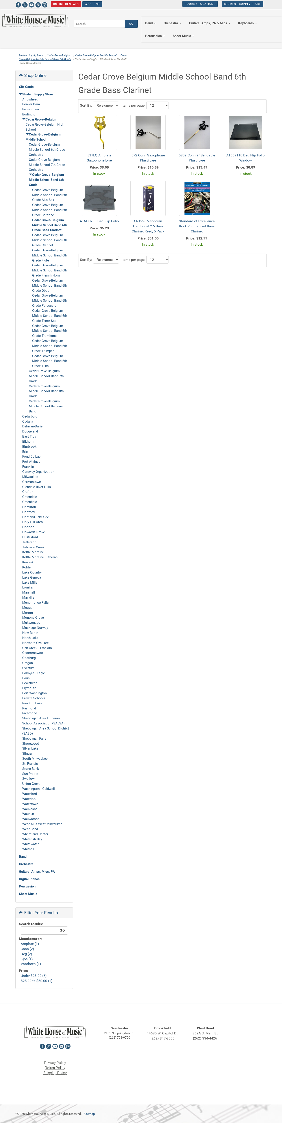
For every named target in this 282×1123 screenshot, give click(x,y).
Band (22, 857)
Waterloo (29, 799)
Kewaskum (30, 562)
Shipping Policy (55, 1073)
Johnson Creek (33, 547)
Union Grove (31, 784)
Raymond (29, 708)
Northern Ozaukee (35, 643)
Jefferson (29, 542)
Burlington (29, 114)
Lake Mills (29, 583)
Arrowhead (30, 99)
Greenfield (29, 502)
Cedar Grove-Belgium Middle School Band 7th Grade (46, 376)
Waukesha (29, 809)
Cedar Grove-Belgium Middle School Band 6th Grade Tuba (49, 361)
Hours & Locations (200, 4)
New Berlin (30, 633)
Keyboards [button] (246, 23)
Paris (26, 678)
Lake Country (32, 572)
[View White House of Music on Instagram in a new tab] (45, 4)
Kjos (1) (27, 959)
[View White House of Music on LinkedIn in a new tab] (38, 4)
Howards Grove (33, 532)
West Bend (30, 829)
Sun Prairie (30, 774)
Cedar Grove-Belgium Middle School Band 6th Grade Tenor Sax (49, 316)
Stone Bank (30, 769)
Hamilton (29, 507)
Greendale (29, 497)
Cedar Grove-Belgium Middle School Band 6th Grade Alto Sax (49, 195)
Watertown (30, 804)
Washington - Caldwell (38, 789)
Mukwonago (31, 623)
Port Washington (34, 693)
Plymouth (29, 688)
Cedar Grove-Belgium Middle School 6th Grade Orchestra (47, 150)
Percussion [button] (154, 36)
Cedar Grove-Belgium (59, 55)
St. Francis (30, 764)
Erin (25, 452)
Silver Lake (30, 748)
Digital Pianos (29, 879)
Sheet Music (28, 894)
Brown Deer (30, 109)
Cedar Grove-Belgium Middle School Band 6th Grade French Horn (49, 270)
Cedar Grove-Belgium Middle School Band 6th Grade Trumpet (49, 346)
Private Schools (33, 698)
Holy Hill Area (32, 522)
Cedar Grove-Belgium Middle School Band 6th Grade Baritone (49, 210)
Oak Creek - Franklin (37, 648)
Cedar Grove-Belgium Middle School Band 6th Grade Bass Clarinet (49, 225)
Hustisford (30, 537)
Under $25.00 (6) (34, 976)
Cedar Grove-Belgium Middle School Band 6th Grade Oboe (49, 285)
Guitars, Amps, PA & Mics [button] (208, 23)
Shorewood (30, 744)
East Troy (29, 436)
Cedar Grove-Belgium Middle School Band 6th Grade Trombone (49, 331)
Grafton (27, 492)
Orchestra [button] (171, 23)
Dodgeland (30, 431)
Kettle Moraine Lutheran (40, 557)
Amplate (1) (30, 944)
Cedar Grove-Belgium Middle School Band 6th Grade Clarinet (49, 240)
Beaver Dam (31, 104)
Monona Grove (33, 618)
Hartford (28, 512)
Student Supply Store (242, 4)
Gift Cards (26, 87)
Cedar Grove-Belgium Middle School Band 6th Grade (46, 180)
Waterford (29, 794)
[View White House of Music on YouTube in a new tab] (31, 4)
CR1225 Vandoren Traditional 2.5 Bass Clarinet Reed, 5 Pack (148, 226)
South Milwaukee (35, 759)
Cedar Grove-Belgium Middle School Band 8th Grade (46, 391)
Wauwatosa (30, 819)
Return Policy (55, 1068)
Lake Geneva (31, 577)
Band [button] (149, 23)
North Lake (30, 638)
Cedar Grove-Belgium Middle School (96, 55)
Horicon (28, 527)
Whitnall (28, 849)
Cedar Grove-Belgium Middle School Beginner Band (46, 406)
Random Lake (32, 703)
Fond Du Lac (31, 456)
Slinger (27, 753)
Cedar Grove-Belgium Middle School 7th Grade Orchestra (47, 165)
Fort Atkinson (32, 462)
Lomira (27, 587)
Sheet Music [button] (182, 36)
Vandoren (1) (31, 964)
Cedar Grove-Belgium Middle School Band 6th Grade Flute (49, 255)
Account (92, 4)
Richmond (29, 713)
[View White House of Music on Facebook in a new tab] (18, 4)
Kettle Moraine (33, 552)
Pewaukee (29, 683)
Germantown (31, 482)
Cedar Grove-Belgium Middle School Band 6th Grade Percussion (49, 300)
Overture (28, 668)
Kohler (27, 567)
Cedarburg (29, 416)
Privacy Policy (55, 1063)
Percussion (27, 886)
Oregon (27, 663)
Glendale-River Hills (36, 487)
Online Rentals (66, 4)
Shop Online (34, 75)
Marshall (28, 592)
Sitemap (89, 1114)
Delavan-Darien (33, 426)
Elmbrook (29, 447)
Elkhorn (27, 442)
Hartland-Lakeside (35, 517)
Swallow (28, 779)
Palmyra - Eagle (33, 673)
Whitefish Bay (32, 839)
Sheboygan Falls (34, 739)
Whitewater (30, 844)
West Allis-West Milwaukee (42, 824)
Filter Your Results (40, 912)
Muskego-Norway (35, 628)
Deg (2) (26, 954)
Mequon (28, 608)
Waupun (28, 814)
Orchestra (26, 864)
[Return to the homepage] (35, 20)
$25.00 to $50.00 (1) (36, 981)
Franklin (28, 467)
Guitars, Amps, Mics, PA (37, 872)
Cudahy (27, 421)
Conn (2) (27, 949)
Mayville (28, 598)
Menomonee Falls (35, 603)
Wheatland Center (35, 834)
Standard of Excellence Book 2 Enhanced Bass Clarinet (197, 226)
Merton (27, 613)
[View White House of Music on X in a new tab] (25, 4)
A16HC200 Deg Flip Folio (99, 221)
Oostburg (29, 658)
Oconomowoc (32, 653)
